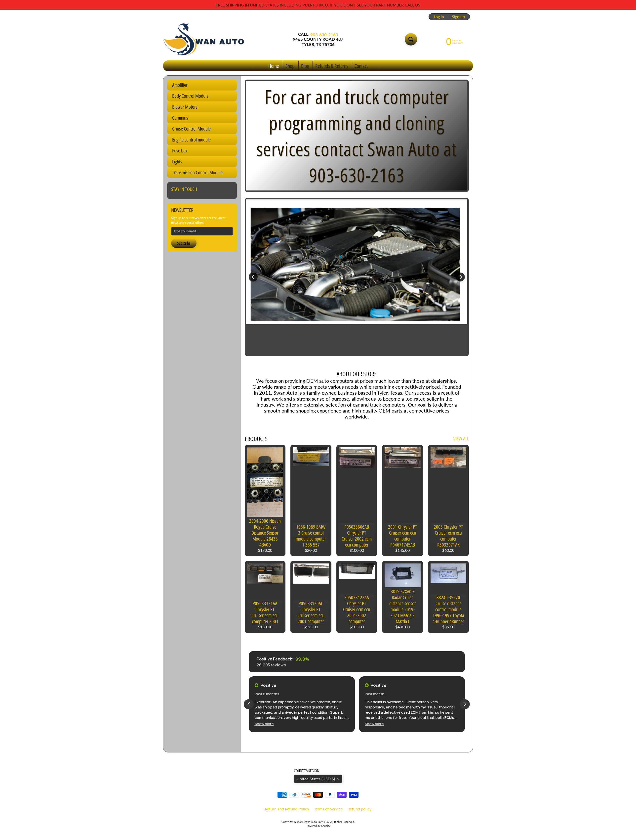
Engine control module (191, 139)
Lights (177, 161)
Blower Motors (185, 106)
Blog (305, 65)
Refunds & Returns (331, 65)
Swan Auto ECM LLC (316, 821)
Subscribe (184, 243)
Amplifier (180, 85)
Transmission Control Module (197, 172)
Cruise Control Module (191, 128)
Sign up (458, 17)
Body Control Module (190, 96)
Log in (439, 17)
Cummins (180, 117)
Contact (361, 65)
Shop (290, 65)
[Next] (460, 277)
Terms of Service (328, 808)
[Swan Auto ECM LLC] (204, 39)
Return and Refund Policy (287, 808)
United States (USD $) (316, 778)
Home (273, 65)
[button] (264, 723)
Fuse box (179, 150)
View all (461, 438)
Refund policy (359, 808)
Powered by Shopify (318, 825)
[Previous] (253, 277)
